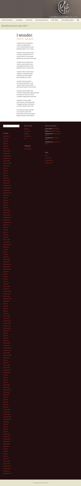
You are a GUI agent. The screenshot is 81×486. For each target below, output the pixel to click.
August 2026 (6, 136)
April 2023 (5, 234)
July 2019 (5, 333)
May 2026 (5, 143)
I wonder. (25, 35)
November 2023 (7, 217)
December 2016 (7, 389)
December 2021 (7, 264)
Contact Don (29, 20)
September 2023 (7, 222)
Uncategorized (29, 39)
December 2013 (7, 466)
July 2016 (5, 397)
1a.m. (25, 138)
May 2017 (5, 377)
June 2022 (5, 249)
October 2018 (6, 352)
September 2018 (7, 355)
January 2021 (6, 288)
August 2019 (6, 330)
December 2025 (7, 156)
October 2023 (6, 220)
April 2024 (5, 205)
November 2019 (7, 323)
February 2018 (6, 365)
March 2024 (5, 207)
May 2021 (5, 279)
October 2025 (6, 160)
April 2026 (5, 146)
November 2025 (7, 158)
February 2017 (6, 384)
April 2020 (5, 311)
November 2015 (7, 416)
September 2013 (7, 473)
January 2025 (6, 183)
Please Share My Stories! (42, 20)
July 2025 (5, 168)
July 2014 (5, 448)
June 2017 (5, 375)
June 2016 (5, 399)
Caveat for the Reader (7, 20)
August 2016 (6, 394)
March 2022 (5, 256)
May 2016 (5, 402)
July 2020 (5, 303)
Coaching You (19, 20)
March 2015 (5, 431)
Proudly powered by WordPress (40, 482)
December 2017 (7, 370)
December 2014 (7, 439)
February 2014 (6, 461)
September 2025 (7, 163)
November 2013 (7, 468)
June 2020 (5, 306)
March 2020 (5, 313)
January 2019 (6, 345)
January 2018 (6, 367)
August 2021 (6, 271)
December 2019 (7, 320)
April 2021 (5, 281)
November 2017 (7, 372)
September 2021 (7, 269)
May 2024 (5, 202)
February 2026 (6, 151)
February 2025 (6, 180)
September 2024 (7, 192)
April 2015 (5, 429)
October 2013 (6, 471)
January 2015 (6, 436)
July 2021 (5, 274)
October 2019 (6, 325)
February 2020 (6, 316)
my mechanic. (27, 131)
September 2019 (7, 328)
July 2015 (5, 424)
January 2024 (6, 212)
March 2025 (5, 178)
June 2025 (5, 170)
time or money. (27, 136)
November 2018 (7, 350)
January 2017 (6, 387)
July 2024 (5, 197)
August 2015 (6, 421)
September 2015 (7, 419)
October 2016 (6, 392)
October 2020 (6, 296)
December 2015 (7, 414)
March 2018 (5, 362)
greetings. (26, 128)
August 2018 (6, 357)
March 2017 (5, 382)
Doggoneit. (26, 133)
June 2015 (5, 426)
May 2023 (5, 232)
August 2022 (6, 247)
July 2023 (5, 227)
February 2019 (6, 343)
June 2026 (5, 141)
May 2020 (5, 308)
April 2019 (5, 338)
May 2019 (5, 335)
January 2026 (6, 153)
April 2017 (5, 380)
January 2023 (6, 242)
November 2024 (7, 188)
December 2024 (7, 185)
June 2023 (5, 229)
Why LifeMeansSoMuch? (68, 20)
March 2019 (5, 340)
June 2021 (5, 276)
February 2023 (6, 239)
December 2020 (7, 291)
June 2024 (5, 200)
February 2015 (6, 434)
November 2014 (7, 441)
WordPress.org (48, 162)
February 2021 (6, 286)
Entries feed (48, 158)
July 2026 (5, 138)
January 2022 (6, 261)
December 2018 (7, 348)
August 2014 (6, 446)
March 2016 (5, 407)
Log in (46, 155)
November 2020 (7, 293)
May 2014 (5, 453)
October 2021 (6, 266)
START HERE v (54, 20)
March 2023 (5, 237)
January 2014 (6, 463)
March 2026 (5, 148)
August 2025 (6, 165)
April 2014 (5, 456)
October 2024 (6, 190)
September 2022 (7, 244)
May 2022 (5, 252)
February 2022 (6, 259)
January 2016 (6, 412)
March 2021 (5, 284)
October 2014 (6, 444)
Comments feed (49, 160)
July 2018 (5, 360)
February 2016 (6, 409)
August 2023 (6, 224)
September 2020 (7, 298)
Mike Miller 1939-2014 (55, 131)
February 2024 (6, 210)
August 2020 (6, 301)
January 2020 (6, 318)
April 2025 (5, 175)
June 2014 (5, 451)
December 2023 (7, 215)
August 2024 (6, 195)
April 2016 (5, 404)
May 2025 (5, 173)
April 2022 (5, 254)
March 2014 (5, 458)
